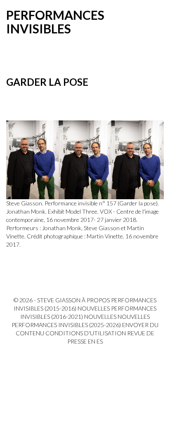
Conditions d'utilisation (85, 333)
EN (91, 341)
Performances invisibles (55, 21)
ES (100, 341)
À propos (96, 300)
